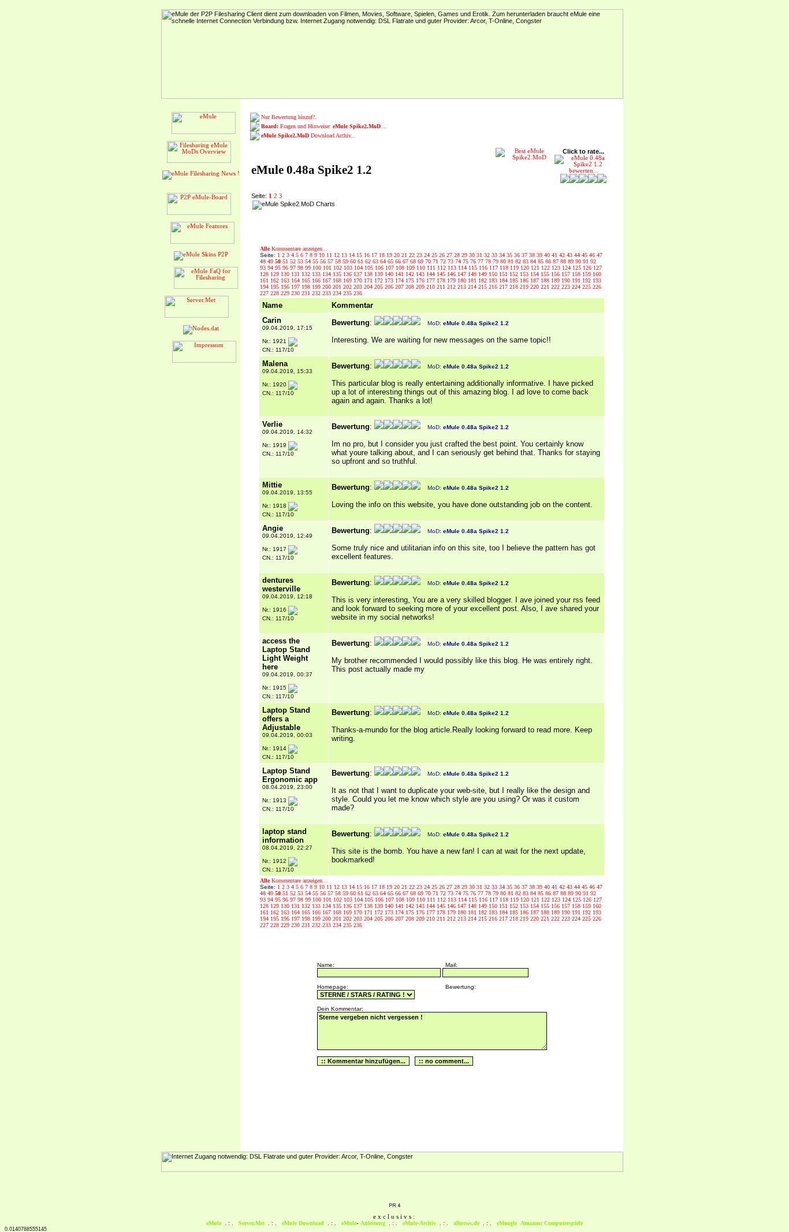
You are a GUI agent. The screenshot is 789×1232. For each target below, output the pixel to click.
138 (369, 274)
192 (587, 280)
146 (452, 274)
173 (390, 280)
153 (525, 274)
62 (369, 261)
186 (525, 280)
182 (483, 280)
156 (556, 274)
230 (296, 293)
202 (348, 287)
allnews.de (466, 1223)
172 (379, 280)
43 (570, 255)
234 (338, 293)
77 (481, 261)
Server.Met (252, 1223)
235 (348, 293)
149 (483, 274)
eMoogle (507, 1223)
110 (421, 268)
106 (380, 268)
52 (293, 261)
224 (577, 287)
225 (587, 287)
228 (275, 293)
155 (546, 274)
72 (444, 261)
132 (307, 274)
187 (535, 280)
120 (525, 268)
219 (525, 287)
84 (534, 261)
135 (338, 274)
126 (588, 268)
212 (452, 287)
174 (400, 280)
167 (327, 280)
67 (406, 261)
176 (421, 280)
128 (265, 274)
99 (308, 268)
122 (546, 268)
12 (337, 255)
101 (328, 268)
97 (293, 268)
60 (354, 261)
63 (376, 261)
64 (384, 261)
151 (504, 274)
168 (338, 280)
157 (566, 274)
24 (427, 255)
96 (286, 268)
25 (435, 255)
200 (327, 287)
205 (379, 287)
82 (519, 261)
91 (586, 261)
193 (597, 280)
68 (414, 261)
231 (307, 293)
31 (480, 255)
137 (358, 274)
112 (442, 268)
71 (436, 261)
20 (397, 255)
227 (265, 293)
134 (327, 274)
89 (571, 261)
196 (286, 287)
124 (567, 268)
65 (391, 261)
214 (473, 287)
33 (495, 255)
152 (514, 274)
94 (271, 268)
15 (360, 255)
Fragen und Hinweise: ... (323, 126)
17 (375, 255)
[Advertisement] (413, 217)
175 (410, 280)
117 (494, 268)
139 (379, 274)
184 (504, 280)
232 (317, 293)
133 (317, 274)
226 (597, 287)
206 (390, 287)
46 (593, 255)
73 (451, 261)
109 (411, 268)
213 (462, 287)
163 (286, 280)
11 (330, 255)
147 (462, 274)
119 (515, 268)
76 (474, 261)
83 (526, 261)
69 (421, 261)
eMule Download (303, 1223)
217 (504, 287)
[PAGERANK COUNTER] (394, 1206)
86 (549, 261)
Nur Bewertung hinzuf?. (289, 117)
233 (327, 293)
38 (533, 255)
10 (322, 255)
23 (420, 255)
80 (504, 261)
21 (405, 255)
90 (579, 261)
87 (556, 261)
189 (556, 280)
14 (352, 255)
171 (369, 280)
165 (307, 280)
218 (514, 287)
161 (265, 280)
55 (316, 261)
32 (488, 255)
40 (548, 255)
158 (577, 274)
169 (348, 280)
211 (442, 287)
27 (450, 255)
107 (390, 268)
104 (359, 268)
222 (556, 287)
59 (346, 261)
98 (301, 268)
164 (296, 280)
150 (494, 274)
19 (390, 255)
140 (390, 274)
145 (442, 274)
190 (566, 280)
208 (410, 287)
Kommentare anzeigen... (293, 248)
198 (307, 287)
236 (357, 293)
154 (535, 274)
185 (514, 280)
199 (317, 287)
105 (369, 268)
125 (577, 268)
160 (597, 274)
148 (473, 274)
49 (271, 261)
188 (546, 280)
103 (349, 268)
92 (593, 261)
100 (317, 268)
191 (577, 280)
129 (275, 274)
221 (546, 287)
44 (578, 255)
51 (286, 261)
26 (442, 255)
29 (465, 255)
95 (278, 268)
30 (473, 255)
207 (400, 287)
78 (489, 261)
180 (462, 280)
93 (263, 268)
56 (323, 261)
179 (452, 280)
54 (308, 261)
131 (296, 274)
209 (421, 287)
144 (431, 274)
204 (369, 287)
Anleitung (372, 1223)
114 (463, 268)
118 (505, 268)
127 (597, 268)
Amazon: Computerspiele (551, 1223)
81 (511, 261)
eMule (213, 1223)
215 (483, 287)
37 (525, 255)
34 (503, 255)
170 (358, 280)
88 (564, 261)
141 (400, 274)
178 (442, 280)
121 (536, 268)
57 (331, 261)
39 (540, 255)
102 (338, 268)
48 (263, 261)
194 (265, 287)
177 (431, 280)
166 (317, 280)
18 (382, 255)
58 (339, 261)
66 (399, 261)
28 (458, 255)
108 (401, 268)
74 (459, 261)
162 (275, 280)
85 (541, 261)
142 (410, 274)
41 (555, 255)
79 (496, 261)
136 (348, 274)
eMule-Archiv (419, 1223)
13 (345, 255)
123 (557, 268)
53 (301, 261)
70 (429, 261)
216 (494, 287)
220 (535, 287)
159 (587, 274)
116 (484, 268)
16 (367, 255)
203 (358, 287)
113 (453, 268)
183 (494, 280)
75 (466, 261)
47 (599, 255)
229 (286, 293)
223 (566, 287)
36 (518, 255)
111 (432, 268)
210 (431, 287)
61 (361, 261)
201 (338, 287)
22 (412, 255)
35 (510, 255)
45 (585, 255)
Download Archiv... (308, 135)
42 (563, 255)
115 (473, 268)
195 (275, 287)
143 (421, 274)
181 (473, 280)
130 (286, 274)
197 (296, 287)
